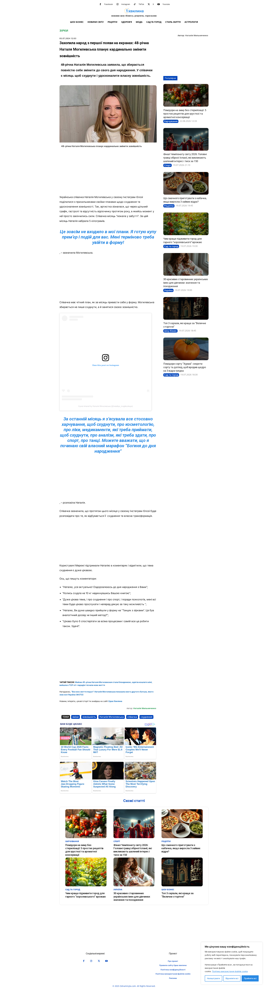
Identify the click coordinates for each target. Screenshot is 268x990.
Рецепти (169, 205)
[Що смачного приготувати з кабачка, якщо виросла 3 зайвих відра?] (186, 183)
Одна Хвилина (115, 701)
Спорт (167, 165)
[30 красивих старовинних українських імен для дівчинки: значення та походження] (186, 264)
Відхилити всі (232, 978)
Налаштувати (213, 978)
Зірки (63, 30)
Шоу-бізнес (170, 330)
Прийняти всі (250, 978)
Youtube (166, 4)
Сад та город (171, 246)
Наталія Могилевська (112, 716)
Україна (168, 290)
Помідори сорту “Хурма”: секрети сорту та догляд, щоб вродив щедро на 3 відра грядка (184, 367)
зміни (75, 716)
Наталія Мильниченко (196, 35)
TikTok (141, 4)
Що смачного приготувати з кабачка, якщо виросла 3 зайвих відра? (180, 848)
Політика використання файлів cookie (230, 971)
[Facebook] (100, 4)
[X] (149, 4)
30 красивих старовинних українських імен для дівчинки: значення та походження (185, 283)
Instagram (125, 4)
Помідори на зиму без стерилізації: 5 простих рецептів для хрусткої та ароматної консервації (184, 114)
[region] (231, 963)
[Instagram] (117, 4)
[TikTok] (134, 4)
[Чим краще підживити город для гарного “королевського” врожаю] (186, 224)
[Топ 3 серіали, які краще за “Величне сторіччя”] (186, 308)
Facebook (108, 4)
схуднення (146, 716)
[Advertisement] (108, 172)
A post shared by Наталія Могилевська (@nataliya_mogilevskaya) (105, 406)
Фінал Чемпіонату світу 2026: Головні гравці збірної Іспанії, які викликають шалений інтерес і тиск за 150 (185, 158)
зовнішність (89, 716)
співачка (132, 716)
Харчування (171, 121)
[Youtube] (158, 4)
